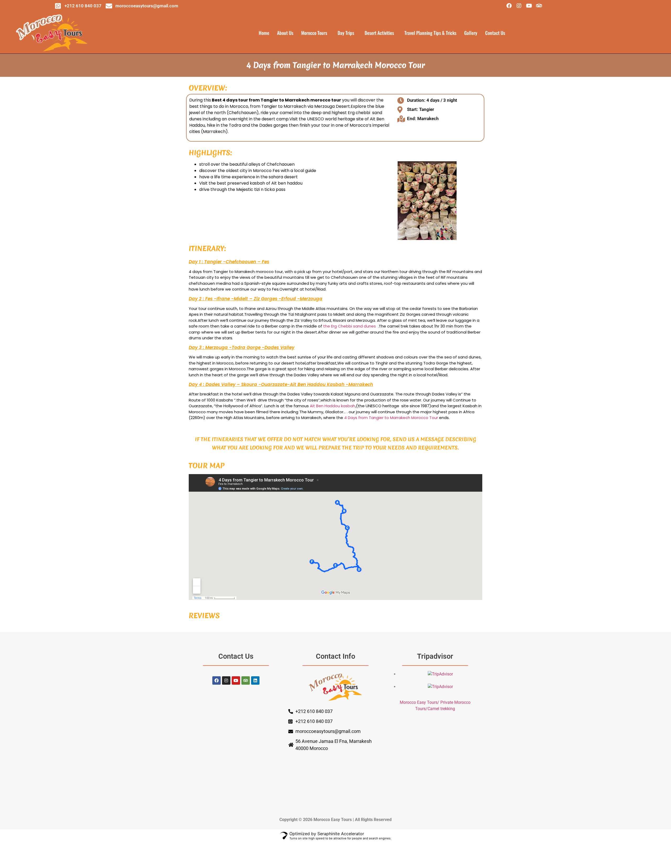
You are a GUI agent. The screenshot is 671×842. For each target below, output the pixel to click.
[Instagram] (519, 5)
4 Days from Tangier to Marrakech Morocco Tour (391, 417)
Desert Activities (379, 32)
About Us (285, 32)
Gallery (470, 32)
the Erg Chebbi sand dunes (349, 326)
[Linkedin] (255, 680)
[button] (315, 32)
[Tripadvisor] (539, 5)
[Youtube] (529, 5)
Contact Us (495, 32)
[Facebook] (509, 5)
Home (264, 32)
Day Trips (346, 32)
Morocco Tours (314, 32)
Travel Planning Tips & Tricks (430, 32)
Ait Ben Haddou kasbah (332, 406)
